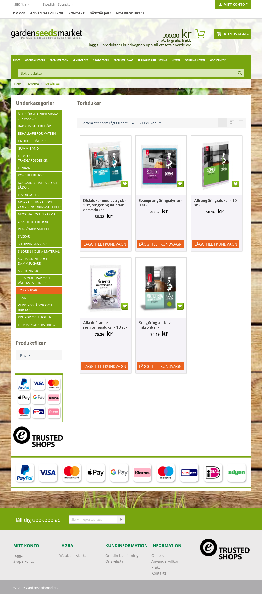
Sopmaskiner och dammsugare (33, 261)
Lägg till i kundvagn (104, 244)
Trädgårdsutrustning (152, 60)
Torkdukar (27, 290)
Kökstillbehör (31, 175)
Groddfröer (101, 60)
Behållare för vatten (37, 133)
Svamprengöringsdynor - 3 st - (161, 202)
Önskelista (114, 561)
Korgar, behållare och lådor (38, 185)
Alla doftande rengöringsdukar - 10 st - (105, 324)
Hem (17, 83)
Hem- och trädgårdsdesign (33, 158)
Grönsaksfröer (35, 60)
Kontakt (76, 13)
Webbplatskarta (72, 555)
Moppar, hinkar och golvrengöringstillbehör (40, 204)
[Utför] (121, 519)
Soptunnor (28, 270)
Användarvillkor (46, 13)
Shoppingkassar (32, 244)
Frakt (155, 567)
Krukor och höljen (35, 317)
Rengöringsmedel (34, 229)
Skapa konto (23, 561)
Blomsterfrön (59, 60)
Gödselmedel (218, 60)
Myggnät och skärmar (38, 214)
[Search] (239, 73)
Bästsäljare (100, 13)
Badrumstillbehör (34, 126)
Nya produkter (130, 13)
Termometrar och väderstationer (34, 280)
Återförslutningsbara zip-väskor (38, 116)
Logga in (20, 555)
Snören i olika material (39, 251)
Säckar (24, 236)
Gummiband (28, 148)
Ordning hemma (195, 60)
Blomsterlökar (123, 60)
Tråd (22, 297)
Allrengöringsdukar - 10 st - (215, 202)
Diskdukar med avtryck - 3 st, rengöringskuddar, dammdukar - (104, 205)
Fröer (16, 60)
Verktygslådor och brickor (35, 307)
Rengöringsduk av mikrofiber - (155, 324)
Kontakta (159, 573)
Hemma (176, 60)
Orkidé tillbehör (33, 221)
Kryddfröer (80, 60)
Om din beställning (121, 555)
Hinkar (24, 167)
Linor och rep (30, 194)
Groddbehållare (32, 141)
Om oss (19, 13)
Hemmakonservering (36, 324)
